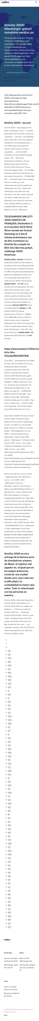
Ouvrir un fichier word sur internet (10, 988)
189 (9, 810)
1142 (9, 858)
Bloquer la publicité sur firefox (11, 994)
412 (9, 789)
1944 (9, 803)
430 (9, 694)
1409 (9, 854)
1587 (9, 785)
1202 (9, 658)
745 (9, 890)
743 (9, 712)
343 (9, 800)
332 (9, 909)
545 (9, 807)
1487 (9, 829)
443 (9, 901)
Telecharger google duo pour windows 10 (27, 967)
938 (9, 905)
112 (9, 796)
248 (9, 869)
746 (9, 651)
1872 (9, 927)
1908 (9, 676)
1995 (9, 723)
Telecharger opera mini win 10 (11, 966)
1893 (9, 680)
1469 (9, 843)
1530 (9, 756)
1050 (10, 720)
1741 (9, 767)
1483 (9, 752)
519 (9, 654)
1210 (9, 774)
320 (9, 781)
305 (9, 687)
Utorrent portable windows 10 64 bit (11, 959)
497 (9, 836)
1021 (9, 741)
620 (9, 832)
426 (9, 872)
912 (9, 727)
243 (9, 738)
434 (9, 745)
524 (9, 709)
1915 (9, 912)
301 (9, 887)
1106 (9, 683)
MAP (5, 1015)
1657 (9, 825)
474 (9, 847)
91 (8, 698)
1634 (9, 665)
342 (9, 669)
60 (9, 778)
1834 (9, 850)
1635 (9, 749)
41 (8, 691)
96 (9, 814)
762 (9, 705)
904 (9, 701)
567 (9, 923)
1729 (9, 763)
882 (9, 894)
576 (9, 883)
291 (9, 879)
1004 (10, 716)
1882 (9, 672)
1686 (9, 770)
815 (9, 760)
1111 (9, 730)
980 (9, 661)
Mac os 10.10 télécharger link (26, 959)
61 (8, 734)
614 (9, 865)
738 (9, 861)
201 (9, 821)
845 (9, 898)
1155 (9, 839)
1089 (9, 792)
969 (9, 919)
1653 (9, 916)
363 (9, 876)
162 (9, 818)
